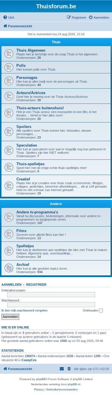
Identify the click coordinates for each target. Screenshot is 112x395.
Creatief (23, 179)
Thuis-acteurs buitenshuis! (40, 108)
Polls (21, 65)
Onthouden (91, 310)
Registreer (36, 284)
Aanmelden (11, 284)
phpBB (40, 379)
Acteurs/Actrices (30, 93)
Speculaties (26, 145)
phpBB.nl (74, 384)
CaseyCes (29, 360)
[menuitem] (8, 17)
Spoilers (23, 126)
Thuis (56, 42)
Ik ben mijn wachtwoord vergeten (24, 310)
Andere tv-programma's (37, 212)
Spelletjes (25, 246)
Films (21, 231)
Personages (26, 77)
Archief (22, 264)
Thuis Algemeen (30, 50)
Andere (56, 204)
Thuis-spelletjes (30, 164)
